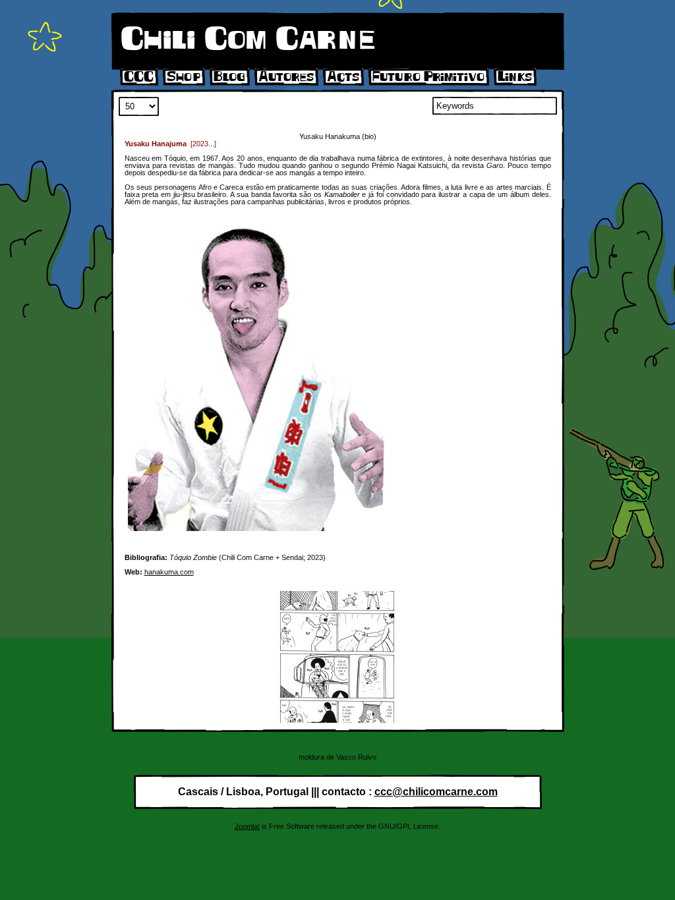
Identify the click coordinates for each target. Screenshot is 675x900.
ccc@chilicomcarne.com (436, 791)
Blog (229, 77)
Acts (343, 77)
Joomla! (247, 826)
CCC (139, 77)
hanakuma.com (169, 572)
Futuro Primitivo (428, 77)
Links (515, 77)
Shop (183, 77)
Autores (286, 77)
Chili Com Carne (248, 40)
